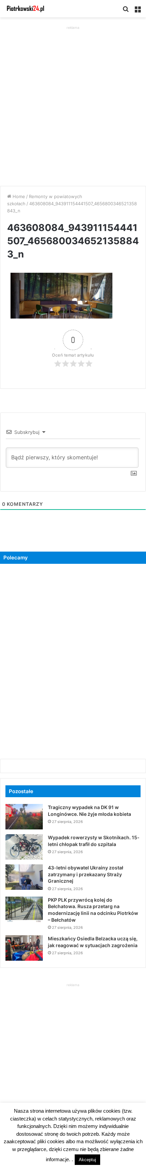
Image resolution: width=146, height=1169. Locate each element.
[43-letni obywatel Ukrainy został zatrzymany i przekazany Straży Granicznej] (24, 877)
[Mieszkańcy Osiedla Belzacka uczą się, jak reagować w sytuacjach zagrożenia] (24, 948)
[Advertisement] (73, 104)
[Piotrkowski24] (25, 9)
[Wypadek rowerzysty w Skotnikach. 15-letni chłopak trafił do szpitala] (24, 847)
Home (18, 196)
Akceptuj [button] (87, 1159)
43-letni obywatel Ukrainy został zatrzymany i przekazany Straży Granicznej (85, 874)
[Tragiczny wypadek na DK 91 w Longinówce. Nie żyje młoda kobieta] (24, 816)
